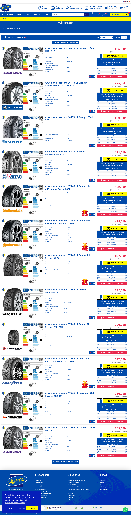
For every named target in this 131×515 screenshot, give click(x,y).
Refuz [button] (10, 508)
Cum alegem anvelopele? (12, 28)
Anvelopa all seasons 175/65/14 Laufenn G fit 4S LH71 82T (70, 429)
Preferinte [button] (21, 508)
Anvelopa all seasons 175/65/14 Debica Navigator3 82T (65, 291)
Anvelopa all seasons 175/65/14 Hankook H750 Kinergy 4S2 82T (69, 394)
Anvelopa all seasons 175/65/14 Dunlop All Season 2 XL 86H (67, 325)
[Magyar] (129, 2)
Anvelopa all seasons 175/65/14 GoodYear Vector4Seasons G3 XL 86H (67, 360)
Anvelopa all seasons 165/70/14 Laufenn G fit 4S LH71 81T (70, 50)
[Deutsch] (128, 2)
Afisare (118, 37)
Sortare (96, 37)
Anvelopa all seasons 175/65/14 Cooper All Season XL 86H (67, 256)
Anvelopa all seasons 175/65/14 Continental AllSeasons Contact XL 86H (68, 222)
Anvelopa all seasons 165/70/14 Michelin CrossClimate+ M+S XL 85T (66, 84)
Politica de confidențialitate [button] (15, 503)
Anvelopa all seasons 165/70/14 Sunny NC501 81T (69, 118)
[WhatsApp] (125, 509)
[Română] (124, 2)
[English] (126, 2)
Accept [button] (32, 508)
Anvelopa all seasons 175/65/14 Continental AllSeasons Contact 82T (68, 187)
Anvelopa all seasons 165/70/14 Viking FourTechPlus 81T (65, 153)
